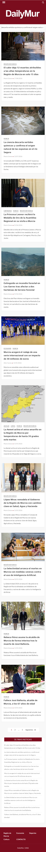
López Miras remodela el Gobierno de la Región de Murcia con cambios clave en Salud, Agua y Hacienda (22, 502)
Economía (7, 348)
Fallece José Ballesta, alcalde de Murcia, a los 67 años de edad (22, 815)
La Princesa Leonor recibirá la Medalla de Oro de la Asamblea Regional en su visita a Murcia (20, 217)
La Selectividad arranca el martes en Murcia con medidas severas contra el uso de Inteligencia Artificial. (23, 571)
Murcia (6, 138)
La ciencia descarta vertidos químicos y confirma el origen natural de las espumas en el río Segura (21, 753)
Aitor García (8, 363)
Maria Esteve (8, 78)
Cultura (6, 839)
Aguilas (6, 426)
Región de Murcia (10, 64)
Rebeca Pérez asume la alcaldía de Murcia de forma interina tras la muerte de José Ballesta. (22, 640)
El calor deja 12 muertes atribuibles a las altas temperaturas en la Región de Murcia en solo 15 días (22, 71)
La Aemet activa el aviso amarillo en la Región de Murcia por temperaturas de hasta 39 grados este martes (21, 783)
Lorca (13, 426)
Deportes (32, 833)
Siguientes (29, 730)
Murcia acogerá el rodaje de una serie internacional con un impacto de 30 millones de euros (22, 355)
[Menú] (3, 2)
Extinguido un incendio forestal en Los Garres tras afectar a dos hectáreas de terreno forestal (22, 286)
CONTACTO (21, 839)
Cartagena (8, 211)
